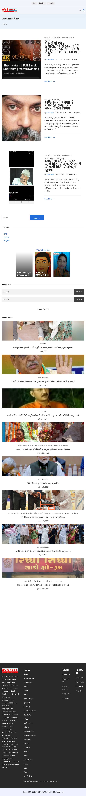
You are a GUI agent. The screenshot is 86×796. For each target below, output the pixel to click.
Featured (27, 670)
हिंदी (34, 3)
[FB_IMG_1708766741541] (21, 59)
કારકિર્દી (26, 690)
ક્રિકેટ (26, 694)
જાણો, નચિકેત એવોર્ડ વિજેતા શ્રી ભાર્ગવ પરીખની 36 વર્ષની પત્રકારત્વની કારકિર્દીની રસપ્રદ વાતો (43, 415)
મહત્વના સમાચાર (67, 37)
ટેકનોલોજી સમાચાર (30, 711)
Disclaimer (66, 694)
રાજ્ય (25, 756)
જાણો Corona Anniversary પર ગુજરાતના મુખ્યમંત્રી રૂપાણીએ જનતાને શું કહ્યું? (43, 381)
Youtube (79, 691)
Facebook (80, 677)
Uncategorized (29, 678)
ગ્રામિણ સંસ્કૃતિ (22, 445)
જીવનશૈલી (47, 37)
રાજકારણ (27, 752)
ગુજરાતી (50, 3)
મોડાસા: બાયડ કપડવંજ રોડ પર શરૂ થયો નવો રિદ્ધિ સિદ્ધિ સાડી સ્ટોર (43, 585)
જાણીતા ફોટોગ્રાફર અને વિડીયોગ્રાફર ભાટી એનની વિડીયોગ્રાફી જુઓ (62, 165)
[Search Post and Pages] (80, 10)
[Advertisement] (43, 609)
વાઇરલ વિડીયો (28, 760)
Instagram (80, 682)
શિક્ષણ (76, 513)
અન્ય (25, 686)
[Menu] (83, 10)
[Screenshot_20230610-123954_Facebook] (21, 177)
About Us (66, 674)
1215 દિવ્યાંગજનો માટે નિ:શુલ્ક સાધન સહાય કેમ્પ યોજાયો (43, 517)
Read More (48, 81)
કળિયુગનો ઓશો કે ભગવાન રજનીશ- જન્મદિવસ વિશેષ (59, 105)
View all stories (43, 250)
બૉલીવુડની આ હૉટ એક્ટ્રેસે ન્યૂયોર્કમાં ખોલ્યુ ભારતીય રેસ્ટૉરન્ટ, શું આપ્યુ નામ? (43, 347)
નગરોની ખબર (66, 155)
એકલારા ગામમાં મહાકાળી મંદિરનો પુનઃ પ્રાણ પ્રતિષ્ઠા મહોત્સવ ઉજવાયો (43, 449)
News (26, 674)
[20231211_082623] (21, 118)
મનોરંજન (43, 343)
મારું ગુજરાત (47, 40)
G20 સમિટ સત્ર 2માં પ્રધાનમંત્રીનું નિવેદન (43, 483)
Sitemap (65, 698)
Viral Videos (28, 682)
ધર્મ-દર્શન (56, 99)
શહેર (25, 768)
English (41, 3)
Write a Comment (71, 60)
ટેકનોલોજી (27, 707)
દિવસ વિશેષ (56, 37)
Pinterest (79, 686)
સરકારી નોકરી (28, 776)
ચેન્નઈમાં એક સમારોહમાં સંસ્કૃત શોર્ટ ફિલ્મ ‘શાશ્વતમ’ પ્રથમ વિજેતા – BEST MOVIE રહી (62, 49)
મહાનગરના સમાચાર (43, 547)
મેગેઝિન (26, 743)
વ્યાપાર (26, 764)
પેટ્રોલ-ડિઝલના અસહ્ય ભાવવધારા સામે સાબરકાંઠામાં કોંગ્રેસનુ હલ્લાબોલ (43, 551)
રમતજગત (27, 747)
